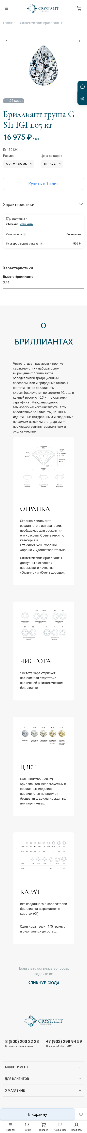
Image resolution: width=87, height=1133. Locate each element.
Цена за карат (51, 156)
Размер (8, 156)
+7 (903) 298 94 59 (64, 1041)
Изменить (26, 224)
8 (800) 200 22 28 (22, 1041)
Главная (9, 23)
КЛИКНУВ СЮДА (43, 982)
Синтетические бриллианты (41, 23)
